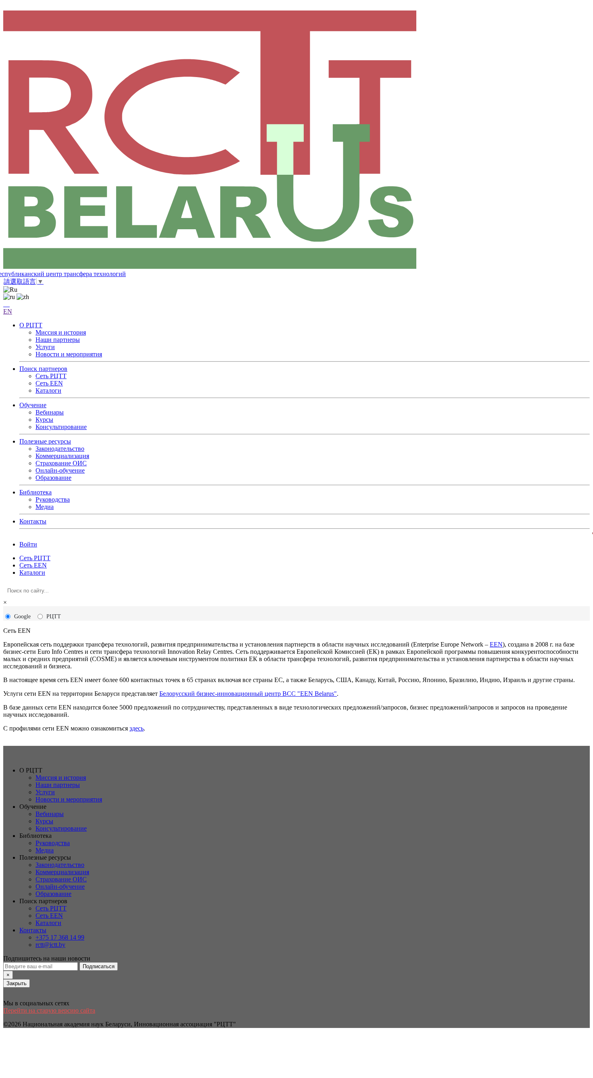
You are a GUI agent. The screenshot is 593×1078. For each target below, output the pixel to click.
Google (22, 616)
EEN (496, 644)
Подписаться (99, 966)
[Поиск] (6, 304)
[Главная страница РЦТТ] (296, 140)
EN (7, 311)
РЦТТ (53, 616)
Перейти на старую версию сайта (49, 1010)
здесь (136, 728)
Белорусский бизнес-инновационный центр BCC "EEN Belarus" (248, 693)
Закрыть (16, 983)
